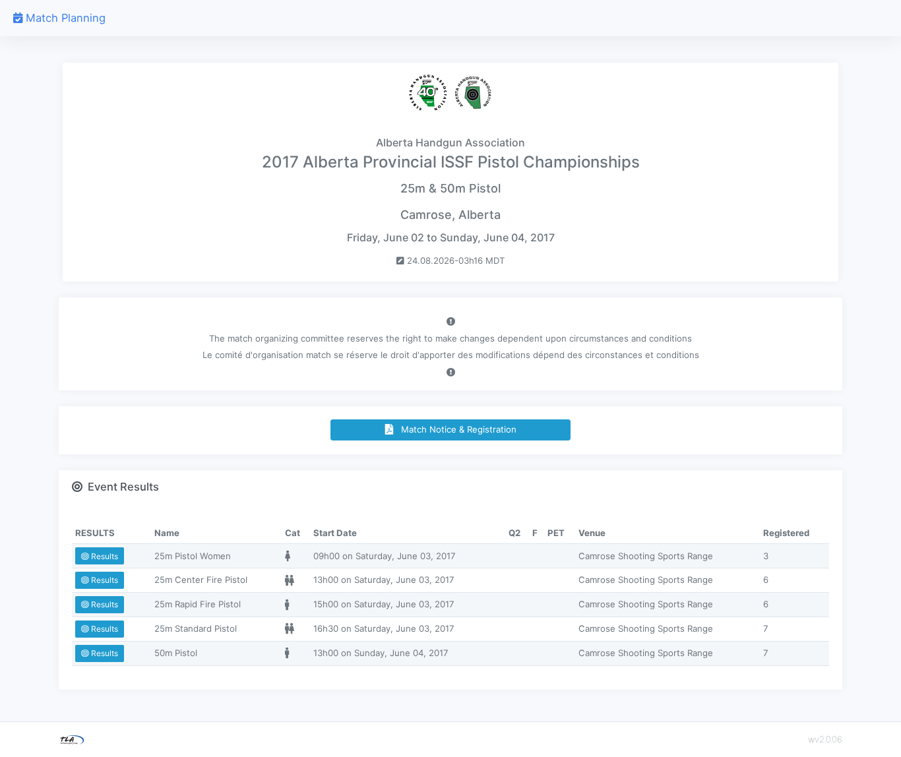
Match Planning (64, 17)
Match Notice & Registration (454, 429)
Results (103, 556)
